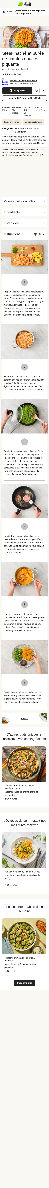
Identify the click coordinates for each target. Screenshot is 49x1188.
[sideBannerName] (24, 177)
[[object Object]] (36, 90)
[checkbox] (3, 74)
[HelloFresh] (24, 4)
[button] (24, 212)
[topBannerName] (24, 21)
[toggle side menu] (4, 4)
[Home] (3, 12)
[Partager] (44, 90)
